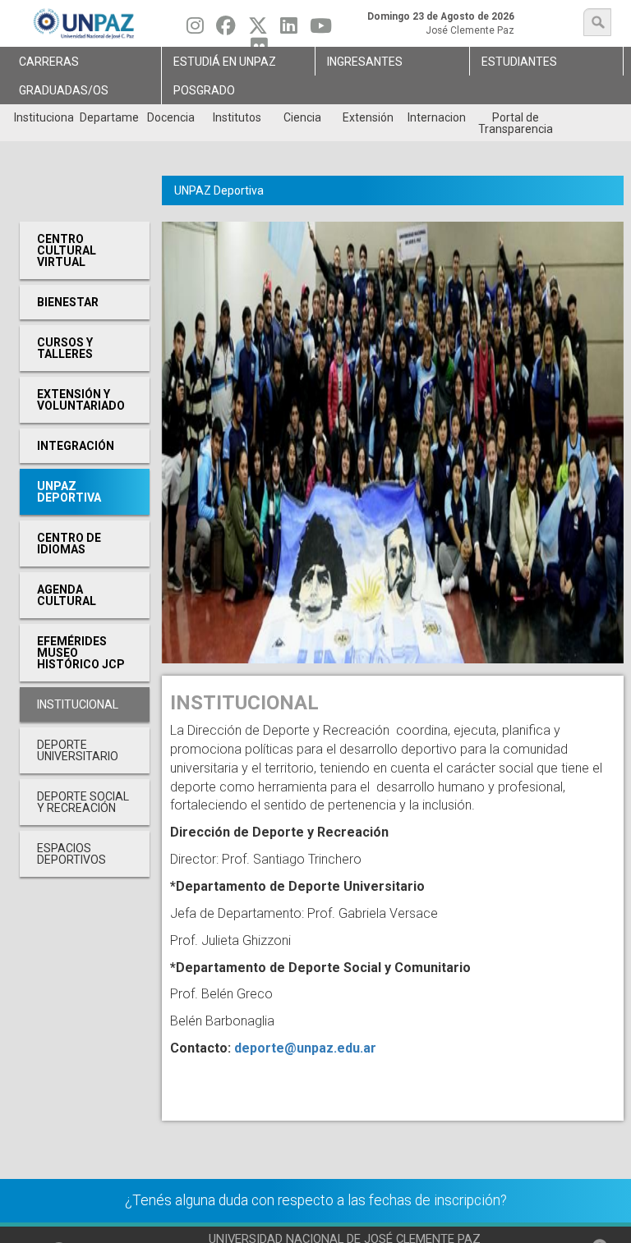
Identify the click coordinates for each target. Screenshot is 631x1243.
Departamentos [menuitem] (109, 117)
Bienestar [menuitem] (68, 302)
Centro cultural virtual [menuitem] (66, 250)
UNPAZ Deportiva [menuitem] (69, 491)
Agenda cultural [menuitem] (66, 595)
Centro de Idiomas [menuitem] (69, 543)
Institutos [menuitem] (237, 117)
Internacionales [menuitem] (437, 117)
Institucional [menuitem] (43, 117)
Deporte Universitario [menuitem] (77, 750)
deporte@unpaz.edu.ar (305, 1048)
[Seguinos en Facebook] (226, 29)
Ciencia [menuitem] (302, 117)
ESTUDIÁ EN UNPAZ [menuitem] (224, 61)
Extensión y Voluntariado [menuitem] (81, 400)
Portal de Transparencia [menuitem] (515, 123)
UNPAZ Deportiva (219, 190)
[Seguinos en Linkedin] (288, 29)
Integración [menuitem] (75, 445)
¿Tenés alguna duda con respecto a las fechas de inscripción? (316, 1200)
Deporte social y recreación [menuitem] (83, 802)
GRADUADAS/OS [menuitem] (63, 90)
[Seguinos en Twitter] (258, 29)
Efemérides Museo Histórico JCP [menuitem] (81, 653)
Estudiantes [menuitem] (519, 61)
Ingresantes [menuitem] (365, 61)
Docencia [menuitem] (171, 117)
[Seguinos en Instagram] (195, 29)
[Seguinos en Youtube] (321, 29)
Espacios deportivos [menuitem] (71, 854)
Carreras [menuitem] (49, 61)
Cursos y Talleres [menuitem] (65, 348)
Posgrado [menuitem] (204, 90)
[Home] (84, 23)
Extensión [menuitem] (368, 117)
